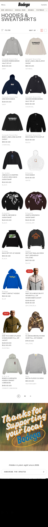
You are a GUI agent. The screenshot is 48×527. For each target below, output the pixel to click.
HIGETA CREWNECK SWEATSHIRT (9, 216)
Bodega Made (20, 10)
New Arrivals (7, 10)
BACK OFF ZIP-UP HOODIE (11, 253)
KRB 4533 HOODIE (8, 99)
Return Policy (7, 523)
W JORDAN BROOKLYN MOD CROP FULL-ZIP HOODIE (35, 337)
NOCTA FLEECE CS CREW (34, 378)
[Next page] (30, 396)
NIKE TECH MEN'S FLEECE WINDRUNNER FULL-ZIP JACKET (11, 338)
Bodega (13, 526)
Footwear (40, 10)
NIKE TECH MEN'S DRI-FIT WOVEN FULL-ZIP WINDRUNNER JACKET (34, 296)
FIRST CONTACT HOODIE (11, 293)
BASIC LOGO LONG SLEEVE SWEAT (35, 62)
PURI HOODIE (30, 175)
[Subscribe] (43, 471)
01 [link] (19, 396)
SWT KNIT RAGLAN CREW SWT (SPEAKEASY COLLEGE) (34, 255)
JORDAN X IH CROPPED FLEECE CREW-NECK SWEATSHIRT (10, 177)
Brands (31, 10)
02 (25, 396)
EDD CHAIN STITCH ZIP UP (34, 137)
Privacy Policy (7, 520)
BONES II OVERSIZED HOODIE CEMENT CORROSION (9, 380)
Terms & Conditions (9, 518)
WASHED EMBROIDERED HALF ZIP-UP (10, 62)
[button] (3, 5)
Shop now (24, 427)
